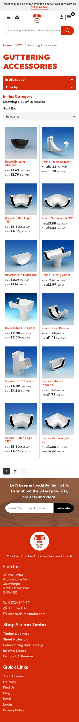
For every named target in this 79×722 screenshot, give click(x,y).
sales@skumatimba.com (27, 614)
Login (7, 704)
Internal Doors (14, 650)
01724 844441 (39, 7)
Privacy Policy (13, 710)
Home (7, 45)
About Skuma (13, 676)
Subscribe (63, 508)
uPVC (19, 45)
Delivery (9, 682)
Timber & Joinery (16, 633)
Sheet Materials (15, 639)
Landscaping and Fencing (23, 645)
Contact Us (18, 608)
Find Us (8, 687)
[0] (68, 17)
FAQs (7, 699)
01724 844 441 (19, 602)
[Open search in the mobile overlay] (39, 30)
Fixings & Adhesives (18, 656)
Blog (6, 693)
